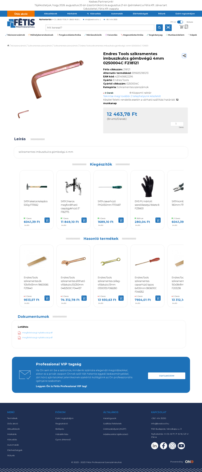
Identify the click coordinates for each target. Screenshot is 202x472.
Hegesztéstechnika (133, 35)
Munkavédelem (176, 35)
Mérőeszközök (94, 35)
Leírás (20, 139)
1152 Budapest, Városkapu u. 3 (166, 429)
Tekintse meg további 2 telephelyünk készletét (132, 96)
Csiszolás (112, 35)
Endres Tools (116, 80)
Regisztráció (61, 423)
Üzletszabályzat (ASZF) (114, 429)
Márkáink (72, 13)
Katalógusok (109, 418)
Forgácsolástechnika (70, 35)
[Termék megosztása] (184, 55)
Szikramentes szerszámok (66, 46)
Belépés (59, 429)
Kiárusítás (95, 13)
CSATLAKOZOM (166, 376)
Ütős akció (21, 14)
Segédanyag (156, 35)
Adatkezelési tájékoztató (115, 434)
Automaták (117, 13)
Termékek (12, 418)
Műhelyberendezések (41, 35)
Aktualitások (50, 13)
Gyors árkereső (63, 439)
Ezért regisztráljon (185, 13)
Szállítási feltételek (112, 423)
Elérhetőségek (140, 13)
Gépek (193, 35)
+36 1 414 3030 (111, 19)
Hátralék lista (61, 434)
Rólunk (161, 13)
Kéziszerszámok (16, 35)
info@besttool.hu (92, 19)
